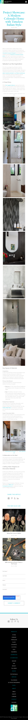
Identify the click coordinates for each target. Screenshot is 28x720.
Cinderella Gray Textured (17, 314)
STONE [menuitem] (14, 634)
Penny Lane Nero (15, 284)
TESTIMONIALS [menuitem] (14, 674)
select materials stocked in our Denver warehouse (14, 73)
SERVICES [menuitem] (14, 676)
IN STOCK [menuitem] (14, 647)
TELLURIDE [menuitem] (14, 668)
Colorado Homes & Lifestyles (9, 53)
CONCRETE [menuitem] (14, 644)
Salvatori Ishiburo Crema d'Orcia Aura (17, 174)
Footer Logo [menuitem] (14, 708)
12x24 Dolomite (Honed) (14, 216)
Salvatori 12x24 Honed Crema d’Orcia (17, 137)
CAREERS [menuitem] (14, 696)
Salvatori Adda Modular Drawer (17, 350)
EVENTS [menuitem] (14, 694)
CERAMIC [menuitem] (14, 637)
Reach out (11, 484)
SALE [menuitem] (14, 649)
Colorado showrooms (7, 486)
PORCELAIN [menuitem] (14, 639)
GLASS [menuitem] (14, 642)
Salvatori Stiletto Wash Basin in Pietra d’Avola (15, 245)
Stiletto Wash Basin (7, 407)
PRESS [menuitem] (13, 691)
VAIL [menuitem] (14, 663)
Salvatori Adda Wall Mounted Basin (15, 181)
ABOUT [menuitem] (14, 688)
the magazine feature (10, 85)
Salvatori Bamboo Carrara (15, 279)
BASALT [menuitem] (14, 665)
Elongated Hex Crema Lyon (17, 141)
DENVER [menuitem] (14, 661)
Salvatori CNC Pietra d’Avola (17, 112)
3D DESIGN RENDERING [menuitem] (14, 682)
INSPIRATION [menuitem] (14, 654)
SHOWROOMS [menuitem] (14, 657)
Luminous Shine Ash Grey (18, 317)
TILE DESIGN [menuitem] (14, 680)
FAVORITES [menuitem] (14, 651)
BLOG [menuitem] (14, 685)
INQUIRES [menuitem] (14, 702)
